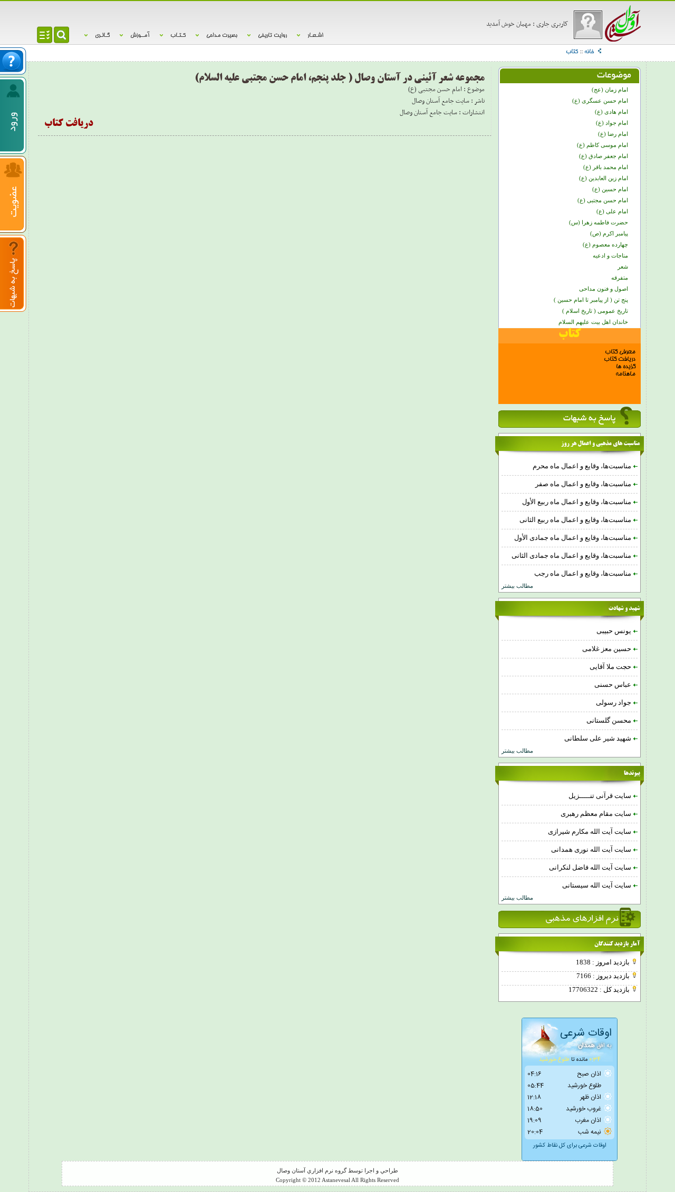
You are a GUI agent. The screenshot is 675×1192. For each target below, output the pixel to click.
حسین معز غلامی (607, 649)
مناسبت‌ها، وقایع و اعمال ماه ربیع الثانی (576, 520)
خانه (589, 52)
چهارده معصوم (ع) (605, 245)
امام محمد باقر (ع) (605, 167)
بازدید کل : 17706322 (599, 989)
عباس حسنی (613, 684)
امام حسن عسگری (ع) (600, 101)
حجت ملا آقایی (611, 667)
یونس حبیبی (614, 631)
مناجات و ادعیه (610, 256)
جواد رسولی (614, 702)
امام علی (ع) (612, 211)
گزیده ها (625, 366)
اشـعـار (315, 36)
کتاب (572, 52)
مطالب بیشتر (517, 586)
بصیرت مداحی (221, 36)
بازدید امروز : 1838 (603, 962)
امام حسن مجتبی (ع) (602, 200)
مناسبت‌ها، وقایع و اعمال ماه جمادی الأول (573, 537)
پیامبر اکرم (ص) (609, 234)
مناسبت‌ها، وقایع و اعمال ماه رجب (583, 573)
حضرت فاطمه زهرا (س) (598, 222)
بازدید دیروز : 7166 (603, 976)
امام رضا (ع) (613, 134)
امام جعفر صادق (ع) (603, 156)
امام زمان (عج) (610, 90)
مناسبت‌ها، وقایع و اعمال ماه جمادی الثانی (572, 555)
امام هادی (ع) (611, 112)
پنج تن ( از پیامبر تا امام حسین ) (591, 300)
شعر (623, 267)
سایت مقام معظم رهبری (597, 813)
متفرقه (619, 278)
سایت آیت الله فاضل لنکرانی (591, 867)
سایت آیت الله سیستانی (597, 885)
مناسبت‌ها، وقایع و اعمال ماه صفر (584, 484)
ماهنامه (625, 374)
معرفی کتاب (620, 352)
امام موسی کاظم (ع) (602, 145)
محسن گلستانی (609, 720)
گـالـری (102, 36)
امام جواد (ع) (612, 123)
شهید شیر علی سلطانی (598, 738)
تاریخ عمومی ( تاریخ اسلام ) (595, 311)
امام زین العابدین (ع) (603, 178)
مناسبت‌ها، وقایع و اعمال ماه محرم (583, 466)
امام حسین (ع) (610, 189)
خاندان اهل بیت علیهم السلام (593, 322)
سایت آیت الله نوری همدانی (592, 849)
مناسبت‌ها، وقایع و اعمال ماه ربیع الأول (577, 502)
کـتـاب (178, 36)
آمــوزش (140, 36)
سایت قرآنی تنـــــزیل (600, 796)
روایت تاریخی (272, 36)
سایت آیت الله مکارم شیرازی (590, 831)
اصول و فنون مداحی (603, 289)
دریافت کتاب (619, 359)
